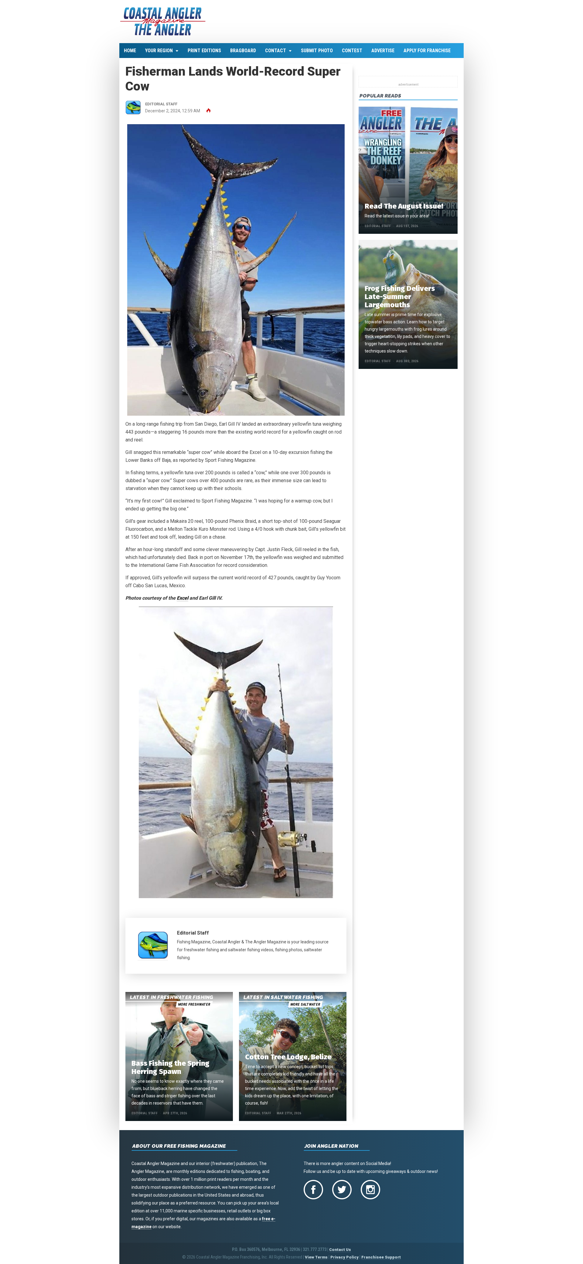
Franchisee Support (381, 1257)
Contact (275, 50)
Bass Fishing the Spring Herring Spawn (170, 1067)
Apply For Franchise (427, 50)
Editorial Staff (193, 933)
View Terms (316, 1257)
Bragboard (243, 50)
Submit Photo (317, 50)
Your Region (159, 50)
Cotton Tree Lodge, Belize (288, 1057)
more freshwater (194, 1004)
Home (130, 50)
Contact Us (340, 1249)
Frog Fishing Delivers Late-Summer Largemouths (400, 296)
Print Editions (204, 50)
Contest (352, 50)
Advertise (382, 50)
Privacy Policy (344, 1257)
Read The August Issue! (404, 206)
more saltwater (305, 1004)
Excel (182, 598)
